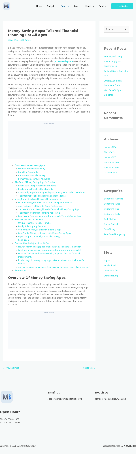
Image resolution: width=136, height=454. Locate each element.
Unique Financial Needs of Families (35, 222)
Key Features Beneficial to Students (35, 189)
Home (39, 6)
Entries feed (110, 265)
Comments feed (111, 270)
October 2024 (110, 172)
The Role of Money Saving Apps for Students (36, 182)
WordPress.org (111, 275)
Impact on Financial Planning (32, 175)
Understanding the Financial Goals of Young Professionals (45, 202)
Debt (101, 6)
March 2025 (109, 152)
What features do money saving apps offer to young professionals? (49, 250)
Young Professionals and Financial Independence (38, 199)
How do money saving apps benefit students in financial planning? (49, 246)
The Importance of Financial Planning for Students (42, 195)
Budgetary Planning (113, 198)
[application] (55, 6)
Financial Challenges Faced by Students (37, 185)
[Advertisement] (49, 142)
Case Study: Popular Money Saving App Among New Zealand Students (51, 192)
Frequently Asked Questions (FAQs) (32, 243)
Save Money (15, 40)
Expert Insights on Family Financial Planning (39, 236)
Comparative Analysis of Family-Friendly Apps (39, 229)
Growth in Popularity (28, 172)
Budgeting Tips (111, 208)
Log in (107, 260)
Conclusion (23, 239)
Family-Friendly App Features (32, 226)
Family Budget (111, 224)
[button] (122, 6)
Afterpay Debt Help (113, 56)
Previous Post (11, 367)
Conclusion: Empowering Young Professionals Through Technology (49, 216)
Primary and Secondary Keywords (34, 178)
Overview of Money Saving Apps (30, 165)
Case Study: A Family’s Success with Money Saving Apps (44, 233)
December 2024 (111, 162)
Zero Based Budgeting (114, 234)
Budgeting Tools (112, 214)
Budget (50, 6)
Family (88, 6)
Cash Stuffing (110, 219)
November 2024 (111, 167)
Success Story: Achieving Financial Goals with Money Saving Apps (49, 209)
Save (75, 6)
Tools (63, 6)
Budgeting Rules (112, 203)
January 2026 (110, 147)
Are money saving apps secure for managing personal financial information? (54, 267)
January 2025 (110, 157)
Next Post (89, 367)
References (20, 270)
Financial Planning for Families (29, 219)
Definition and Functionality (31, 168)
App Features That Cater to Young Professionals (40, 206)
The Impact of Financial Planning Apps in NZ (39, 212)
